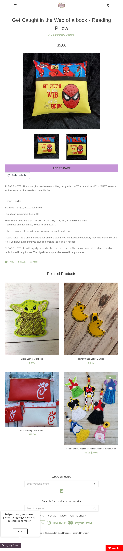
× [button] (38, 508)
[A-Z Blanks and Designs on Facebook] (62, 492)
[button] (24, 545)
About (63, 516)
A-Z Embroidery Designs (61, 34)
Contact (52, 516)
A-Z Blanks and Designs (59, 533)
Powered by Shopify (80, 533)
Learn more (20, 531)
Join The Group (78, 516)
